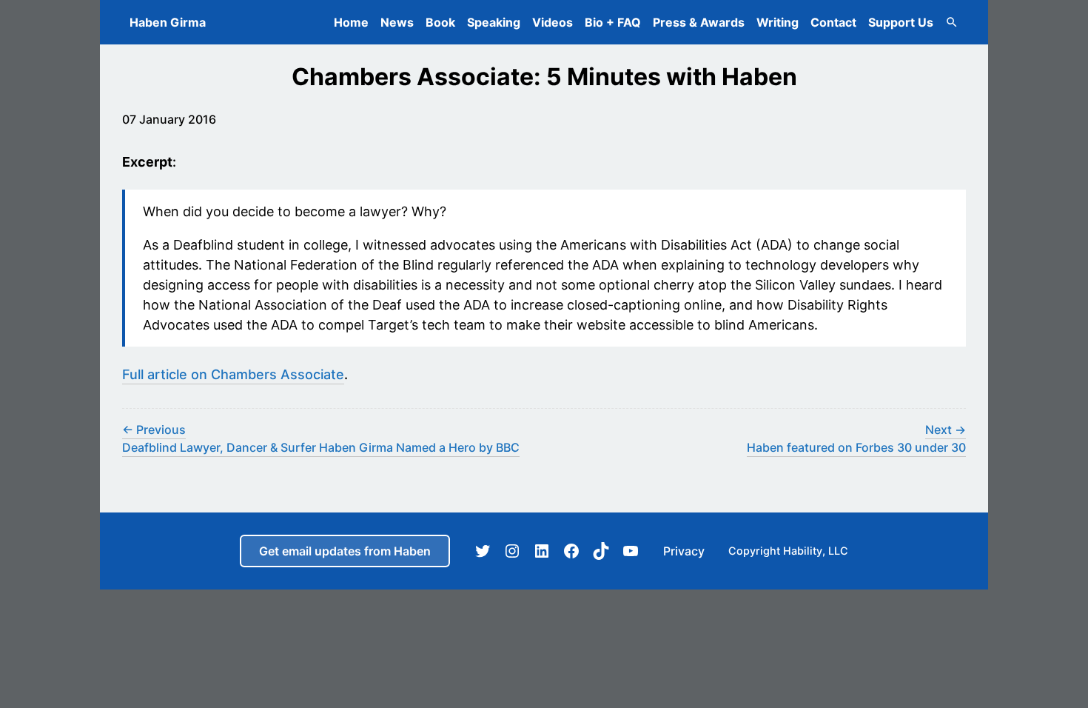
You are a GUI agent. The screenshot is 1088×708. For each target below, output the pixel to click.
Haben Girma (168, 22)
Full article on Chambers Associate (233, 374)
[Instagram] (512, 551)
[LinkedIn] (542, 551)
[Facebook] (571, 551)
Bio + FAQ (613, 22)
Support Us (900, 22)
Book (440, 22)
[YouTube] (630, 551)
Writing (777, 22)
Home (351, 22)
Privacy (684, 551)
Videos (552, 22)
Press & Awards (699, 22)
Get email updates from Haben (345, 551)
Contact (833, 22)
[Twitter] (482, 551)
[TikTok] (601, 551)
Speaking (493, 22)
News (397, 22)
